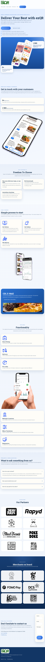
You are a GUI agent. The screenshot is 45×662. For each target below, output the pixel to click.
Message (39, 626)
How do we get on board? (8, 471)
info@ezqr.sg (4, 634)
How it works (8, 6)
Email (38, 621)
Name (38, 615)
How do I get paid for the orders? (10, 486)
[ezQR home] (5, 3)
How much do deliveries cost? (9, 481)
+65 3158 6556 (4, 633)
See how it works (16, 28)
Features (14, 6)
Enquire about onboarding (9, 299)
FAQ (17, 6)
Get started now (5, 28)
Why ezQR (3, 6)
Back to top (3, 659)
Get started (22, 6)
